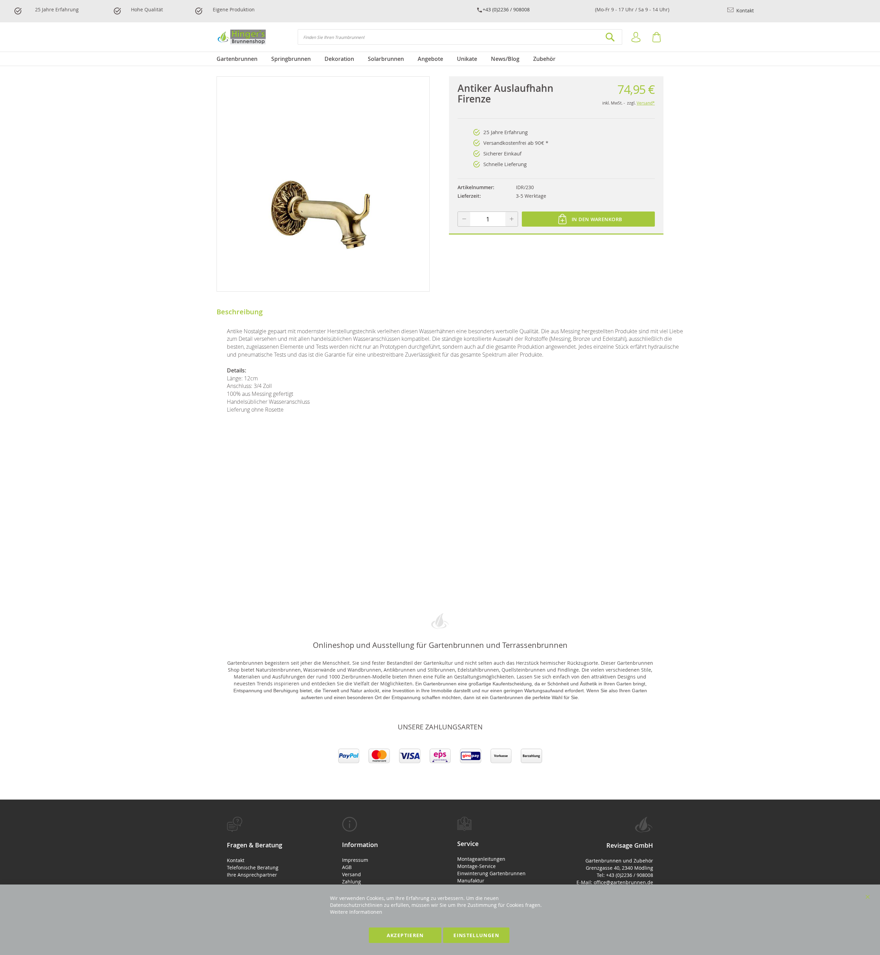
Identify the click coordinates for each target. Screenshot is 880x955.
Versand (351, 874)
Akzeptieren (405, 935)
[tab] (267, 847)
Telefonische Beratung (252, 867)
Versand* (646, 103)
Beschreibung (240, 311)
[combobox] (460, 37)
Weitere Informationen (356, 912)
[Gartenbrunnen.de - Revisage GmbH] (241, 37)
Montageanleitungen (481, 859)
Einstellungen (476, 935)
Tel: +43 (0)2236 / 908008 (625, 875)
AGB (347, 867)
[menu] (440, 59)
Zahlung (351, 881)
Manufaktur (470, 880)
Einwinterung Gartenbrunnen (491, 873)
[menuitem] (240, 59)
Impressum (355, 860)
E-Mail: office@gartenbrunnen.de (614, 882)
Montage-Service (476, 866)
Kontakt (744, 10)
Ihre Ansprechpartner (252, 874)
